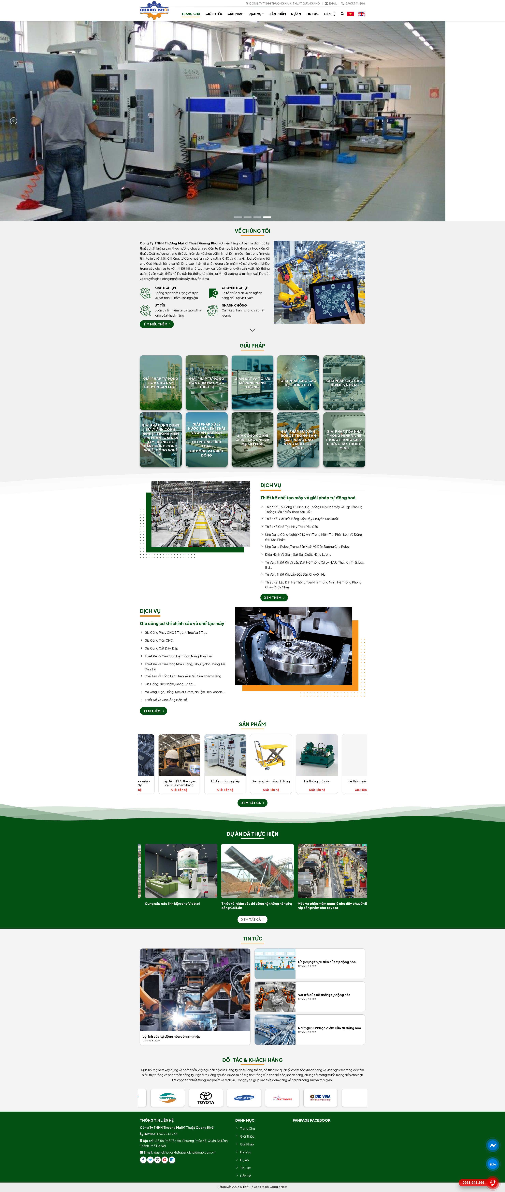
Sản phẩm (277, 14)
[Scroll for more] (252, 330)
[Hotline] (492, 1182)
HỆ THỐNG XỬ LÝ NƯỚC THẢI (170, 783)
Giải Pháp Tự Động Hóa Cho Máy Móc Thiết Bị (206, 383)
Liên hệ (329, 14)
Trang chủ (190, 14)
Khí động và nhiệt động (206, 453)
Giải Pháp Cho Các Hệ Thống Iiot (298, 383)
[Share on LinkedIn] (172, 1160)
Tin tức (312, 14)
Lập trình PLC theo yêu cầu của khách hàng (262, 783)
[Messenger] (492, 1145)
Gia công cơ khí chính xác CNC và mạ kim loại (252, 439)
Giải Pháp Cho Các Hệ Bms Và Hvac (344, 383)
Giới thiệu (214, 14)
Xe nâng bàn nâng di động (353, 781)
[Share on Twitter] (150, 1160)
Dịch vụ (255, 14)
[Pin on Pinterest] (165, 1160)
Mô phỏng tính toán (206, 444)
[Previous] (13, 121)
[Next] (491, 121)
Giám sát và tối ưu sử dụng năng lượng (252, 383)
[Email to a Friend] (157, 1160)
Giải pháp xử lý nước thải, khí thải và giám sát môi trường (206, 430)
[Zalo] (492, 1164)
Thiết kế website (254, 1186)
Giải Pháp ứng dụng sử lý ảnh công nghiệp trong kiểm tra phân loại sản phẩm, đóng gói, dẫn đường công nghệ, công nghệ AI (161, 439)
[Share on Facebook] (143, 1160)
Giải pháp (235, 14)
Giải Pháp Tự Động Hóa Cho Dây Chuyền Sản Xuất (160, 383)
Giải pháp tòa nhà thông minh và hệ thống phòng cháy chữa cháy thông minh (344, 439)
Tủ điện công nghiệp (308, 781)
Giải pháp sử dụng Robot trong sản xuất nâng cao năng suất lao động (298, 439)
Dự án (296, 14)
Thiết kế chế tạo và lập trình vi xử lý (216, 783)
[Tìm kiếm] (342, 14)
